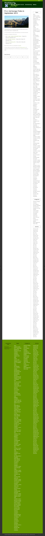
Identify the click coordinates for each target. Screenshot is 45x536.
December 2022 (36, 354)
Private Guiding (35, 210)
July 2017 (35, 380)
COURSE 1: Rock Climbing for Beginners (36, 104)
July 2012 (34, 335)
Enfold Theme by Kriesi (32, 534)
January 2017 (35, 269)
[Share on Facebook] (5, 57)
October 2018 (35, 367)
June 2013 (35, 323)
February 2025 (35, 345)
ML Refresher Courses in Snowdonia (35, 184)
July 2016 (35, 393)
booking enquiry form (23, 47)
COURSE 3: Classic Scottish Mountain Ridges (36, 134)
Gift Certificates (35, 35)
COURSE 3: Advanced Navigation (16, 464)
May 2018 (35, 254)
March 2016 (35, 282)
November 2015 (36, 286)
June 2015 (35, 292)
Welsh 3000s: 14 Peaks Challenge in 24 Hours (36, 81)
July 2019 (34, 244)
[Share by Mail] (27, 57)
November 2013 (36, 317)
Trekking (5, 29)
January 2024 (35, 230)
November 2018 (36, 249)
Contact (34, 27)
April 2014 (35, 310)
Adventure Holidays (36, 201)
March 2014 (35, 312)
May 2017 (35, 265)
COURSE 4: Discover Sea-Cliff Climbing (36, 155)
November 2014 (36, 301)
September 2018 (36, 252)
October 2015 (35, 287)
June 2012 (35, 336)
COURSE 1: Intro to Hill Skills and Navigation (36, 94)
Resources (35, 57)
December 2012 (36, 331)
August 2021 (35, 241)
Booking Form (35, 18)
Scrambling (35, 213)
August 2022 (35, 239)
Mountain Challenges (36, 205)
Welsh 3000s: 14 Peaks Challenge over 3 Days (36, 84)
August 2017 (35, 262)
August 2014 (35, 305)
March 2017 (35, 266)
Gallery (34, 34)
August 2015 (35, 406)
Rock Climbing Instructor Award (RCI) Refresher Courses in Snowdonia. (36, 176)
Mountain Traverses (11, 39)
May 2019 (35, 245)
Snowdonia (35, 214)
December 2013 (36, 432)
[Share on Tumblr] (20, 57)
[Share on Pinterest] (15, 57)
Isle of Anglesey (36, 204)
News (34, 49)
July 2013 (34, 322)
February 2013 (35, 445)
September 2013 (36, 319)
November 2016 (36, 271)
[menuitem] (6, 4)
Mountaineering (35, 39)
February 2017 (35, 267)
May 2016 (35, 279)
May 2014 (35, 309)
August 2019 (35, 243)
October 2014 (35, 419)
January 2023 (35, 236)
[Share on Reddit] (25, 57)
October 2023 (35, 231)
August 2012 (35, 334)
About (34, 14)
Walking (34, 221)
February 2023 (35, 235)
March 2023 (35, 234)
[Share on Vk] (22, 57)
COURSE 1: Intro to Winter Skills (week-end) (36, 100)
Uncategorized (35, 219)
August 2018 (35, 253)
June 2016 (35, 278)
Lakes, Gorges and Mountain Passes (14, 36)
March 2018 (35, 257)
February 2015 (35, 297)
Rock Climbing (26, 357)
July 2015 (34, 291)
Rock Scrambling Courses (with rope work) (36, 64)
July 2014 (34, 306)
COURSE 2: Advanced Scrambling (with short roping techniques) (36, 109)
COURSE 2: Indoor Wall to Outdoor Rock (17, 445)
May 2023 (35, 232)
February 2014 (35, 313)
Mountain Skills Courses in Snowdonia (35, 195)
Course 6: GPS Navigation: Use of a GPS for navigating (36, 30)
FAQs (34, 32)
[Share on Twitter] (8, 57)
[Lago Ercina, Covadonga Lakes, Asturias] (16, 22)
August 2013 (35, 321)
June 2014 (35, 308)
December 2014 (36, 300)
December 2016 (36, 270)
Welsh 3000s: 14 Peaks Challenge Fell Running (37, 127)
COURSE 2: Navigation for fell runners (36, 121)
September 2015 (36, 288)
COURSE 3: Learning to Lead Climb (36, 140)
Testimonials (26, 361)
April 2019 (35, 247)
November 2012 (36, 332)
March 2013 (35, 327)
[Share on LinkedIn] (18, 57)
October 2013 (35, 318)
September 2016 (36, 274)
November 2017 (36, 261)
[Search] (10, 11)
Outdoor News (35, 52)
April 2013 (35, 326)
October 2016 (35, 273)
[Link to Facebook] (40, 0)
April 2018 (35, 256)
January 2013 (35, 330)
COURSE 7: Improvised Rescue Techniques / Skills (36, 181)
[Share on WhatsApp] (13, 57)
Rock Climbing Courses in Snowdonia (35, 60)
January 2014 (35, 314)
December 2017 (36, 260)
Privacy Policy (35, 53)
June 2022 (35, 240)
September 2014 (36, 304)
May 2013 (35, 325)
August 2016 (35, 275)
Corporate (25, 346)
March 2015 (35, 296)
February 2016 (35, 283)
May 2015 (35, 293)
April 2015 (35, 295)
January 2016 (35, 284)
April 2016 (35, 280)
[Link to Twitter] (38, 0)
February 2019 (35, 248)
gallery (20, 45)
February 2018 (35, 258)
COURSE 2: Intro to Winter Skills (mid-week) (36, 117)
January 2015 (35, 299)
